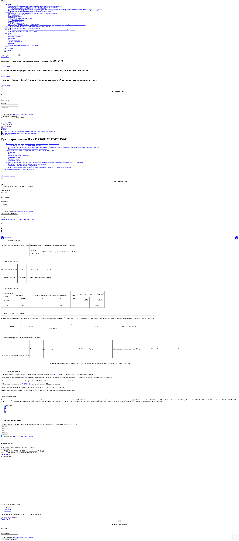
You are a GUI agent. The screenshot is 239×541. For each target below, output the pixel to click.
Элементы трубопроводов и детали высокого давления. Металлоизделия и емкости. (35, 6)
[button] (3, 57)
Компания (7, 12)
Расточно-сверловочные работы (18, 155)
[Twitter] (5, 407)
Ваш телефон (5, 100)
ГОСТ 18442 (26, 384)
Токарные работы (13, 159)
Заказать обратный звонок (9, 517)
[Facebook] (4, 410)
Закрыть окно (5, 449)
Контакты (7, 29)
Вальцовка (11, 152)
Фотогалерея (8, 28)
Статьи (6, 26)
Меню (4, 1)
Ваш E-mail (4, 103)
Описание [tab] (7, 237)
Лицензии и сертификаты (16, 14)
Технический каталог (15, 21)
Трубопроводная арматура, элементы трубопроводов (25, 145)
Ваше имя (4, 95)
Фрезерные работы (14, 160)
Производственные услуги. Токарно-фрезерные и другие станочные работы (32, 7)
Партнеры (11, 17)
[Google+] (5, 408)
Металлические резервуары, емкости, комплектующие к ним (27, 149)
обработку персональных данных (22, 114)
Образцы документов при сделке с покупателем (23, 24)
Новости (11, 23)
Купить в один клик (8, 176)
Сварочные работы (14, 157)
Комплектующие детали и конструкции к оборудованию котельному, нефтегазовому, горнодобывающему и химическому (47, 9)
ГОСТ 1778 (56, 374)
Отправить (6, 116)
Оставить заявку (6, 66)
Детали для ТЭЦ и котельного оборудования (22, 165)
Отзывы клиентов (14, 19)
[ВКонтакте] (5, 412)
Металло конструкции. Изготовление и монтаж (23, 11)
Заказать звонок (6, 126)
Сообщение (4, 107)
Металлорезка (12, 154)
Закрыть (14, 116)
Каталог (7, 4)
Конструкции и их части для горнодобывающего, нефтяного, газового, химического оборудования (39, 167)
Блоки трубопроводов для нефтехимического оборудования (27, 164)
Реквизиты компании (15, 16)
